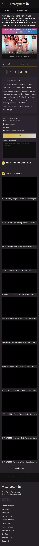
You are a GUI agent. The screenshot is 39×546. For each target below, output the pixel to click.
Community (7, 516)
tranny (15, 97)
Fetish (22, 84)
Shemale (7, 87)
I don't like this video (8, 64)
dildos (27, 97)
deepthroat (25, 94)
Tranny (29, 87)
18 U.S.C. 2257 (7, 538)
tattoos (32, 91)
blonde (10, 91)
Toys (23, 87)
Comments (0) (20, 72)
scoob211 (17, 80)
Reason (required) (9, 140)
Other (7, 127)
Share (15, 72)
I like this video (4, 64)
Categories (22, 11)
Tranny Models (8, 520)
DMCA (5, 534)
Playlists (5, 513)
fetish (21, 97)
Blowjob (15, 84)
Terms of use (7, 527)
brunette (25, 91)
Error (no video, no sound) (14, 130)
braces (32, 94)
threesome (15, 94)
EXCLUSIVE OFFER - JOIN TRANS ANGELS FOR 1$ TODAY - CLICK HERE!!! (19, 31)
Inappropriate (10, 124)
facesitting (8, 100)
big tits (15, 100)
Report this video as (10, 118)
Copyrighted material (12, 121)
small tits (22, 100)
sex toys (13, 103)
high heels (8, 97)
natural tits (21, 103)
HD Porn (29, 84)
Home (6, 11)
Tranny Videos (8, 506)
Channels (6, 523)
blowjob (17, 91)
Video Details (9, 72)
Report (26, 72)
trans (32, 97)
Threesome (15, 87)
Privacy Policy (8, 530)
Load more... (19, 468)
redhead (7, 94)
